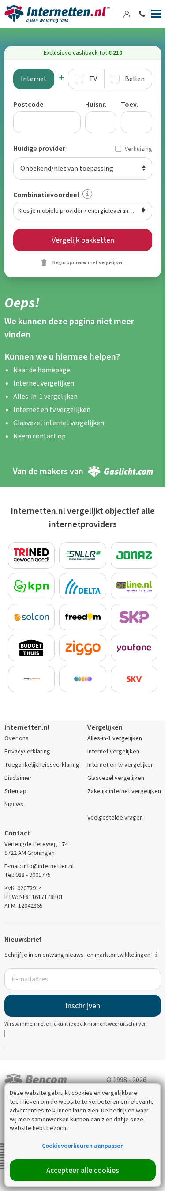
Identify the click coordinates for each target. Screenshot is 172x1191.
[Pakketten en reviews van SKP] (134, 617)
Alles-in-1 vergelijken (45, 396)
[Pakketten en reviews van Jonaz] (134, 555)
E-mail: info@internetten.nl (39, 866)
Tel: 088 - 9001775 (27, 875)
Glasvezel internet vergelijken (58, 422)
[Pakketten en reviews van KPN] (31, 586)
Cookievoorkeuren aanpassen (83, 1146)
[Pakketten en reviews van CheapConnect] (31, 679)
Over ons (16, 738)
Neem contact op (39, 436)
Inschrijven (82, 1005)
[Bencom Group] (35, 1081)
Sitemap (15, 791)
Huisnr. (95, 104)
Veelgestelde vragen (115, 817)
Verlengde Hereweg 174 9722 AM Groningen (36, 848)
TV (93, 78)
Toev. (129, 104)
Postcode (28, 104)
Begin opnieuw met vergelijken (88, 262)
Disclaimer (18, 778)
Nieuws (13, 804)
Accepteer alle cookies (82, 1170)
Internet (34, 78)
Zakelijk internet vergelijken (124, 791)
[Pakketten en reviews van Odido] (82, 679)
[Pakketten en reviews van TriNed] (31, 555)
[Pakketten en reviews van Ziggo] (82, 648)
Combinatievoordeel (46, 194)
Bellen (135, 78)
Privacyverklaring (27, 751)
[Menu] (156, 15)
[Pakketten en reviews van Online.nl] (134, 586)
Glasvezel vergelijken (115, 778)
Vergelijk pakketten (83, 240)
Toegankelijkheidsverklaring (41, 764)
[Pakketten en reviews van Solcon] (31, 617)
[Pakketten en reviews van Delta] (82, 586)
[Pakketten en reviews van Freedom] (82, 617)
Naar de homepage (41, 370)
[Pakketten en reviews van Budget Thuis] (31, 648)
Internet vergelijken (43, 383)
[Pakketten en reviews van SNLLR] (82, 555)
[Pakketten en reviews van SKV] (134, 679)
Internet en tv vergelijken (51, 409)
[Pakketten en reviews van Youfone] (134, 648)
